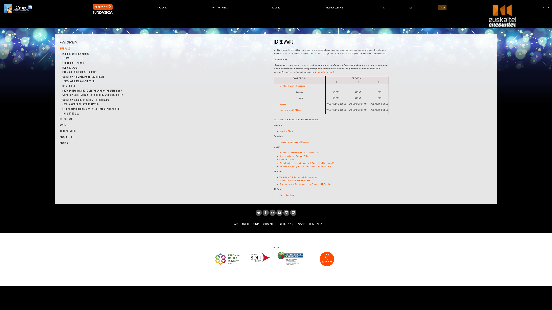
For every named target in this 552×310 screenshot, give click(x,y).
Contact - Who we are (263, 224)
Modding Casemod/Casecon (75, 54)
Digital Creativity (68, 42)
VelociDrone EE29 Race (73, 63)
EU (548, 7)
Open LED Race (69, 86)
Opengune (162, 7)
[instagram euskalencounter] (286, 212)
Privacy (301, 224)
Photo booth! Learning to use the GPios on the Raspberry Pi (92, 90)
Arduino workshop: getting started (80, 104)
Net (384, 7)
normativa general (325, 72)
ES (544, 7)
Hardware (65, 48)
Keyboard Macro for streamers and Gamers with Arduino (91, 109)
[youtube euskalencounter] (279, 212)
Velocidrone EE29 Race (290, 110)
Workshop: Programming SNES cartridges (83, 77)
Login (442, 7)
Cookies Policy (315, 224)
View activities (67, 137)
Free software (66, 119)
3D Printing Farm (70, 113)
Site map (234, 224)
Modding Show (69, 67)
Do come (276, 7)
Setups (65, 58)
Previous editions (334, 7)
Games (63, 125)
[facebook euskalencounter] (265, 212)
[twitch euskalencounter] (293, 212)
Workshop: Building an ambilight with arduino (85, 99)
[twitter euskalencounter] (259, 212)
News (411, 7)
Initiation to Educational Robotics (79, 72)
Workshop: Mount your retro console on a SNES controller (92, 95)
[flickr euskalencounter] (272, 212)
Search (245, 224)
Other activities (67, 131)
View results (66, 143)
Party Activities (220, 7)
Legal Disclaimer (285, 224)
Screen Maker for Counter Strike (78, 81)
